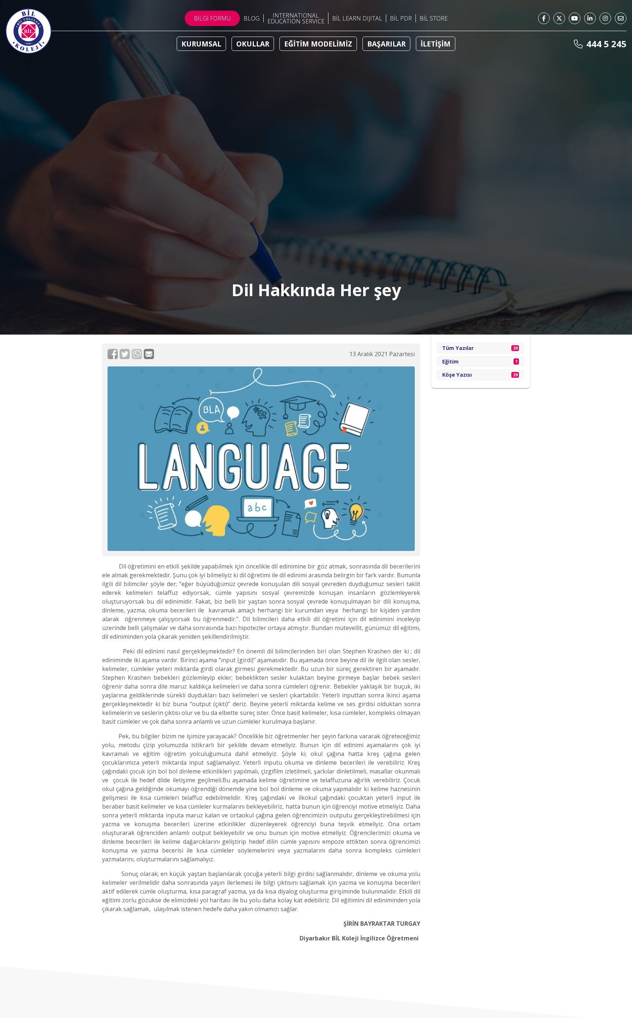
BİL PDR (401, 18)
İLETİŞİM (436, 44)
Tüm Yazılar (480, 347)
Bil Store (434, 18)
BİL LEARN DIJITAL (357, 18)
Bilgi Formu (212, 18)
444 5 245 (605, 44)
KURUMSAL (201, 44)
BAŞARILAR (386, 44)
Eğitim (480, 361)
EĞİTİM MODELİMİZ (318, 44)
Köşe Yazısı (480, 374)
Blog (252, 18)
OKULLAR (252, 44)
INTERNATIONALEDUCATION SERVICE (295, 18)
